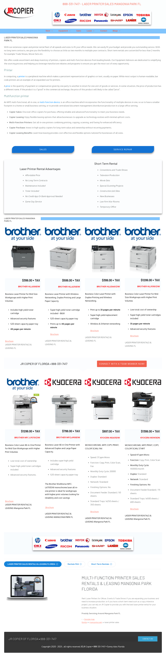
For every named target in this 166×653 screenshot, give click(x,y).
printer (22, 76)
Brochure (9, 341)
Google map (89, 619)
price (8, 86)
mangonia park (96, 622)
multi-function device (50, 102)
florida (84, 622)
